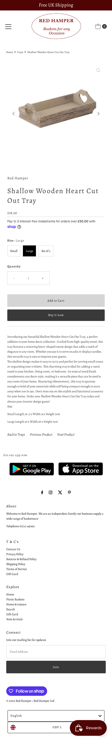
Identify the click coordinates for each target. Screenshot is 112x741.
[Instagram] (50, 492)
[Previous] (14, 113)
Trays (20, 52)
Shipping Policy (15, 564)
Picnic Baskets (15, 599)
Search (10, 609)
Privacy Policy (14, 554)
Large (29, 251)
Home (9, 52)
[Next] (98, 113)
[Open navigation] (8, 26)
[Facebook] (42, 492)
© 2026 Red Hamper (19, 701)
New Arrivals (14, 619)
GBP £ (57, 727)
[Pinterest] (69, 492)
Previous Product (41, 434)
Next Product (65, 434)
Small (13, 251)
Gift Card (12, 574)
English (16, 716)
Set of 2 (46, 251)
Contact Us (13, 549)
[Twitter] (60, 492)
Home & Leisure (16, 604)
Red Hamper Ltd (44, 701)
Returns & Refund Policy (21, 559)
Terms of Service (16, 569)
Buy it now (56, 315)
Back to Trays (16, 434)
